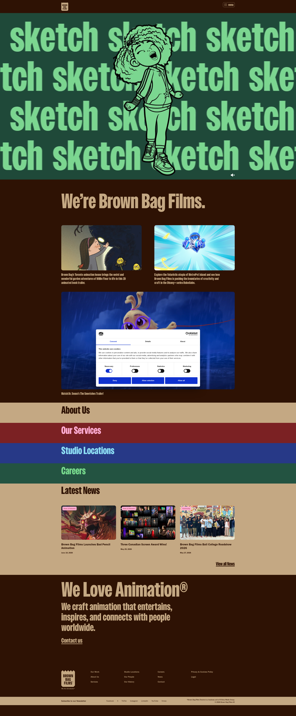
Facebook (110, 701)
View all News (225, 563)
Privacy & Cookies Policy (202, 672)
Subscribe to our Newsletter (73, 701)
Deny (115, 380)
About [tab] (182, 341)
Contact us (71, 640)
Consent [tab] (113, 341)
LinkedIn (144, 701)
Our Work (95, 672)
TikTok (124, 701)
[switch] (135, 371)
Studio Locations (131, 672)
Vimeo (164, 701)
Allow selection (148, 380)
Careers (161, 672)
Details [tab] (148, 341)
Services (94, 682)
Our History (129, 682)
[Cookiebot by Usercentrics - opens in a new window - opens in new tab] (187, 334)
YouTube (155, 701)
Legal (193, 677)
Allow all (181, 380)
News (160, 677)
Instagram (134, 701)
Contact (161, 682)
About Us (95, 677)
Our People (129, 677)
